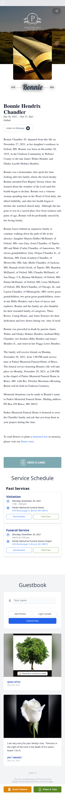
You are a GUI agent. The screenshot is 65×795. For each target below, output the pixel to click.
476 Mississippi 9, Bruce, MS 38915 (30, 510)
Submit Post (32, 620)
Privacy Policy (24, 781)
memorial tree (40, 436)
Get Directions (19, 516)
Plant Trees (46, 516)
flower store (27, 441)
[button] (32, 655)
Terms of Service (41, 781)
